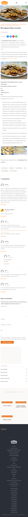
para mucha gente (5, 170)
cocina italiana (14, 506)
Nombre (3, 319)
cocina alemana (14, 492)
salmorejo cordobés (12, 58)
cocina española (19, 168)
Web (2, 330)
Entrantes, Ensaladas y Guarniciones (10, 24)
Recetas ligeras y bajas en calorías (14, 450)
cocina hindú (14, 503)
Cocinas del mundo (14, 488)
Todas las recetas (14, 448)
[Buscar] (26, 2)
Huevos (14, 469)
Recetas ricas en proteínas (14, 451)
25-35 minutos (4, 168)
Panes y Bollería (14, 470)
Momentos (14, 478)
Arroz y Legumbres (14, 459)
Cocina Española (14, 490)
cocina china (14, 495)
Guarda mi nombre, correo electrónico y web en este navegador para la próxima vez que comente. (13, 338)
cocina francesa (14, 499)
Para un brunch (14, 482)
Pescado (14, 474)
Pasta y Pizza (14, 472)
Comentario (4, 306)
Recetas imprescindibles (14, 455)
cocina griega (14, 501)
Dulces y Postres (14, 465)
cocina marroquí (14, 512)
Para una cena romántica (14, 484)
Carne (14, 463)
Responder (3, 204)
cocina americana (14, 493)
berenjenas (11, 168)
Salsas (14, 476)
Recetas (17, 25)
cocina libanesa (14, 510)
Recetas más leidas (14, 453)
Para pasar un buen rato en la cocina (14, 480)
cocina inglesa (14, 504)
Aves (14, 461)
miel (25, 168)
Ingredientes (13, 457)
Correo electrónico (6, 324)
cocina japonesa (14, 508)
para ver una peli (13, 170)
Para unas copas (11, 25)
